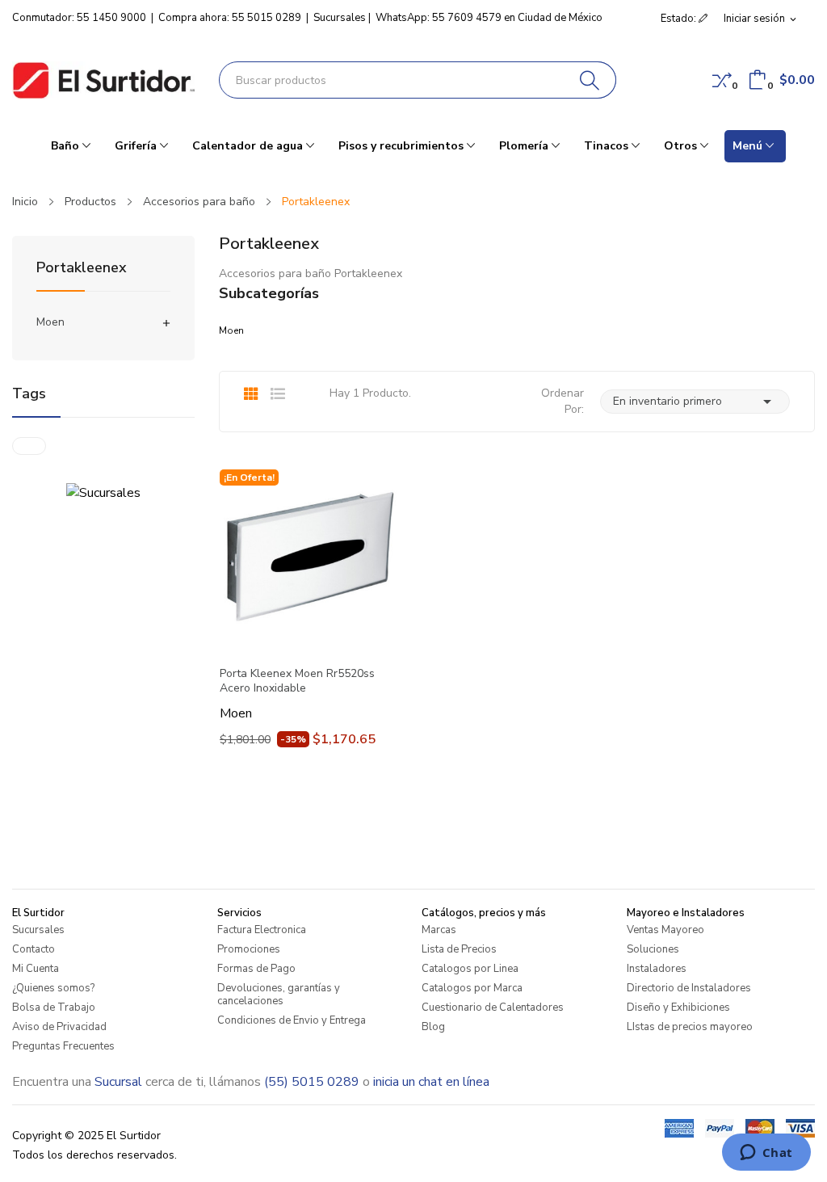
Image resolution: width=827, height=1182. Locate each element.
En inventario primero (695, 401)
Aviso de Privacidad (59, 1027)
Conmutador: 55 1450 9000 (79, 18)
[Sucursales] (103, 492)
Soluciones (653, 949)
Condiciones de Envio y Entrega (291, 1020)
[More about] (29, 446)
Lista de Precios (459, 949)
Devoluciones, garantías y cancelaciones (278, 994)
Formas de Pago (256, 968)
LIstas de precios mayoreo (690, 1027)
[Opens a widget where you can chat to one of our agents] (766, 1154)
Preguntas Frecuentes (63, 1046)
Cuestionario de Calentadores (493, 1007)
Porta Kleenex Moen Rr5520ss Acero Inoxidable (297, 681)
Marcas (439, 930)
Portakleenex (81, 268)
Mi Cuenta (35, 968)
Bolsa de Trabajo (53, 1007)
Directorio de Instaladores (689, 988)
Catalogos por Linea (470, 968)
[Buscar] (590, 80)
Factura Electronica (261, 930)
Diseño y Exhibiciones (678, 1007)
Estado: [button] (680, 18)
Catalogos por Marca (472, 988)
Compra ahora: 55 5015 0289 (229, 18)
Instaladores (656, 968)
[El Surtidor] (103, 80)
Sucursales (339, 18)
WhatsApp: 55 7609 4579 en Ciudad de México (489, 18)
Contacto (33, 949)
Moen (50, 322)
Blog (433, 1027)
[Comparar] (722, 80)
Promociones (248, 949)
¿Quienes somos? (53, 988)
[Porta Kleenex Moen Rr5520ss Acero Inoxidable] (310, 559)
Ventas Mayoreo (665, 930)
